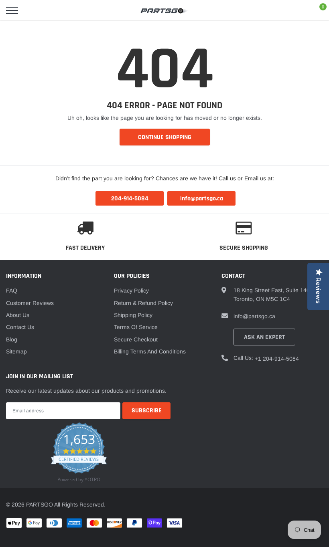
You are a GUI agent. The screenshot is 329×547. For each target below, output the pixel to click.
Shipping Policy (133, 315)
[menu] (12, 10)
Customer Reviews (30, 303)
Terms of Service (136, 327)
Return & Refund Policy (143, 303)
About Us (17, 315)
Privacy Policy (131, 290)
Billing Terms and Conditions (150, 351)
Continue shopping (164, 137)
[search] (32, 10)
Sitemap (16, 351)
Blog (11, 339)
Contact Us (20, 327)
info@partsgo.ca (254, 316)
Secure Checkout (136, 339)
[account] (299, 10)
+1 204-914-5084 (277, 358)
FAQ (11, 290)
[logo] (164, 10)
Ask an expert (264, 337)
